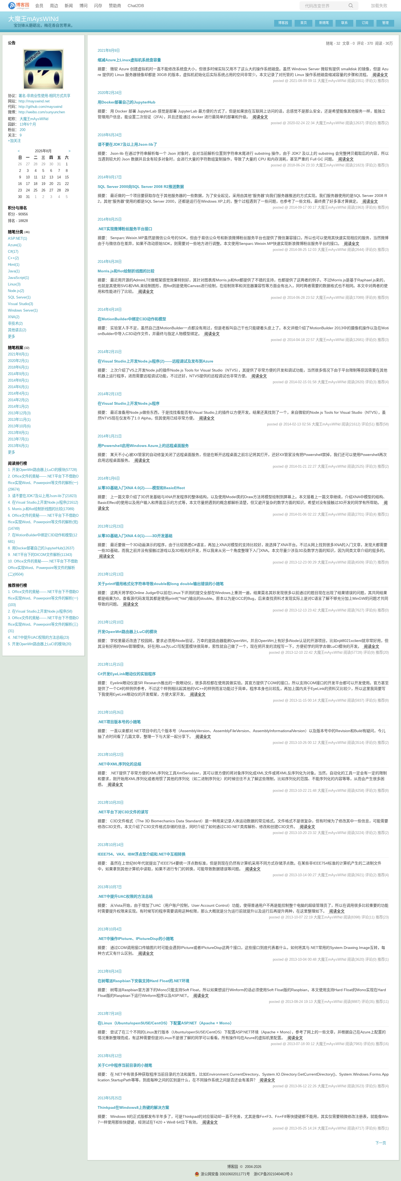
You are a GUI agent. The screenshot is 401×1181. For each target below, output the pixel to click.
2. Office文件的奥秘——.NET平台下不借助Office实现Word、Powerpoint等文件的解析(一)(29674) (43, 482)
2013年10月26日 (111, 712)
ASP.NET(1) (17, 238)
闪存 (98, 5)
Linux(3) (14, 284)
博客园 (283, 23)
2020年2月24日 (110, 93)
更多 (11, 336)
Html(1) (13, 265)
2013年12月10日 (111, 622)
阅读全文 (380, 74)
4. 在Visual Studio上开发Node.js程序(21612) (43, 502)
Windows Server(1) (23, 310)
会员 (39, 5)
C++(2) (13, 258)
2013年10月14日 (111, 845)
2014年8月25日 (110, 219)
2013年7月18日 (110, 1014)
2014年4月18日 (110, 310)
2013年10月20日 (111, 802)
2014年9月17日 (110, 177)
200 (22, 130)
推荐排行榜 (17, 585)
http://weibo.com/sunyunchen (42, 112)
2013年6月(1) (18, 446)
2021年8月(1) (18, 354)
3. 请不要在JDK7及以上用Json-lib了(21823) (42, 496)
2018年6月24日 (110, 135)
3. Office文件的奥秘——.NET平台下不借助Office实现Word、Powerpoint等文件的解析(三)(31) (43, 624)
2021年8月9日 (109, 50)
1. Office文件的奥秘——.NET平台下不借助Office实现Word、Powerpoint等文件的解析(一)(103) (43, 598)
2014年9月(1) (18, 374)
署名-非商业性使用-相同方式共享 (44, 96)
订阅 (365, 23)
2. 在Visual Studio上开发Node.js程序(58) (40, 611)
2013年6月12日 (110, 1056)
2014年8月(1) (18, 380)
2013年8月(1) (18, 433)
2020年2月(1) (18, 361)
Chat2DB (136, 5)
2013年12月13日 (111, 574)
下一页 (380, 1143)
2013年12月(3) (19, 413)
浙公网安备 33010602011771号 (225, 1174)
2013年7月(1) (18, 439)
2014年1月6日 (109, 478)
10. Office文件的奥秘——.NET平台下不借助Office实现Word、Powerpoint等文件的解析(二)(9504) (43, 567)
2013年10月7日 (110, 887)
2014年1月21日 (110, 436)
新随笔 (324, 23)
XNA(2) (13, 317)
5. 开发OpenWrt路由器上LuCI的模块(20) (39, 644)
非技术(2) (15, 323)
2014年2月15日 (110, 352)
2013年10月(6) (19, 426)
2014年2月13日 (110, 394)
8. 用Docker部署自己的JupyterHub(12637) (41, 548)
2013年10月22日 (111, 755)
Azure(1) (14, 245)
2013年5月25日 (110, 1098)
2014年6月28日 (110, 262)
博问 (83, 5)
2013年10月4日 (110, 929)
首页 (303, 23)
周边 (54, 5)
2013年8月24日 (110, 971)
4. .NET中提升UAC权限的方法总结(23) (38, 637)
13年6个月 (28, 124)
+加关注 (14, 141)
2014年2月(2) (18, 400)
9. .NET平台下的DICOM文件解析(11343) (40, 555)
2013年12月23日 (111, 526)
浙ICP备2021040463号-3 (273, 1174)
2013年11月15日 (111, 664)
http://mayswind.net (34, 101)
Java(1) (14, 271)
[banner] (16, 6)
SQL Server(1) (19, 297)
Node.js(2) (16, 291)
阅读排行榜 (17, 463)
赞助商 (115, 5)
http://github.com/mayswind (40, 107)
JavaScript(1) (18, 278)
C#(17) (13, 251)
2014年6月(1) (18, 387)
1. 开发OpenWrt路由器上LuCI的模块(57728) (42, 470)
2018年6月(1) (18, 367)
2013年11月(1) (19, 420)
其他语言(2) (17, 330)
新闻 (69, 5)
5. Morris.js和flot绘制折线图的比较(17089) (41, 509)
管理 (385, 23)
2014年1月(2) (18, 406)
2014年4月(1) (18, 393)
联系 (344, 23)
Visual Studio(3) (20, 304)
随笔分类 (15, 232)
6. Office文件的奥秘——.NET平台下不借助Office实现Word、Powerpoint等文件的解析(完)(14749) (43, 522)
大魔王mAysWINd (33, 18)
